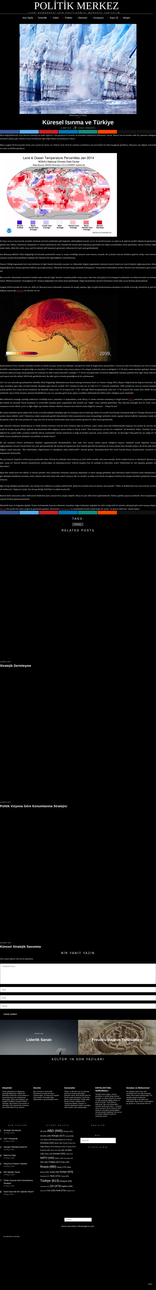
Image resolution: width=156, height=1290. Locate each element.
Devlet (58, 1143)
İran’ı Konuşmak (11, 1139)
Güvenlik (45, 1150)
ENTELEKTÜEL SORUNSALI (103, 1089)
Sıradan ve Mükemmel (137, 1088)
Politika (55, 1162)
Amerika (45, 1136)
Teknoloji (44, 1176)
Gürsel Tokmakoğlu (86, 128)
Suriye (66, 1171)
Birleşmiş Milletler (59, 1139)
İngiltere (67, 1186)
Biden (48, 1139)
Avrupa (58, 1135)
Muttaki (3, 509)
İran (51, 1190)
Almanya (68, 1131)
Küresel (77, 524)
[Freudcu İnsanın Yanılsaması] (117, 1037)
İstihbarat (70, 1190)
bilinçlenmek (64, 509)
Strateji (54, 1172)
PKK (44, 1162)
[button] (113, 1140)
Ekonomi (60, 1146)
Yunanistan (44, 1186)
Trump (65, 1176)
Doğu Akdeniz (47, 1146)
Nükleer (59, 1158)
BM (69, 1139)
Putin (65, 1162)
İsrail (61, 1190)
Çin (55, 1185)
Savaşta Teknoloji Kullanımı (15, 1147)
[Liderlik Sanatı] (39, 1037)
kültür (131, 399)
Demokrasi (47, 1143)
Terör (55, 1176)
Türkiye (49, 1180)
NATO (47, 1157)
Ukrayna (66, 1181)
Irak (61, 1150)
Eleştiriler (7, 1088)
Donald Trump (69, 1143)
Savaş (61, 1167)
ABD (55, 1131)
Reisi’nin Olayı (10, 1155)
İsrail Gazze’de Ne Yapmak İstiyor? (19, 1192)
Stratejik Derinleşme (15, 665)
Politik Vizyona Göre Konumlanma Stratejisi (33, 806)
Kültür (78, 117)
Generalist (69, 1088)
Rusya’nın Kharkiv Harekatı (15, 1164)
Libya (69, 1154)
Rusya (48, 1166)
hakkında (20, 291)
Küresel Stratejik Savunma (21, 946)
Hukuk (53, 1150)
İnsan (43, 1190)
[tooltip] (142, 7)
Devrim (37, 1088)
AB (43, 1131)
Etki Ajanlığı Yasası (12, 1172)
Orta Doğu (68, 1158)
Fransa (71, 1146)
